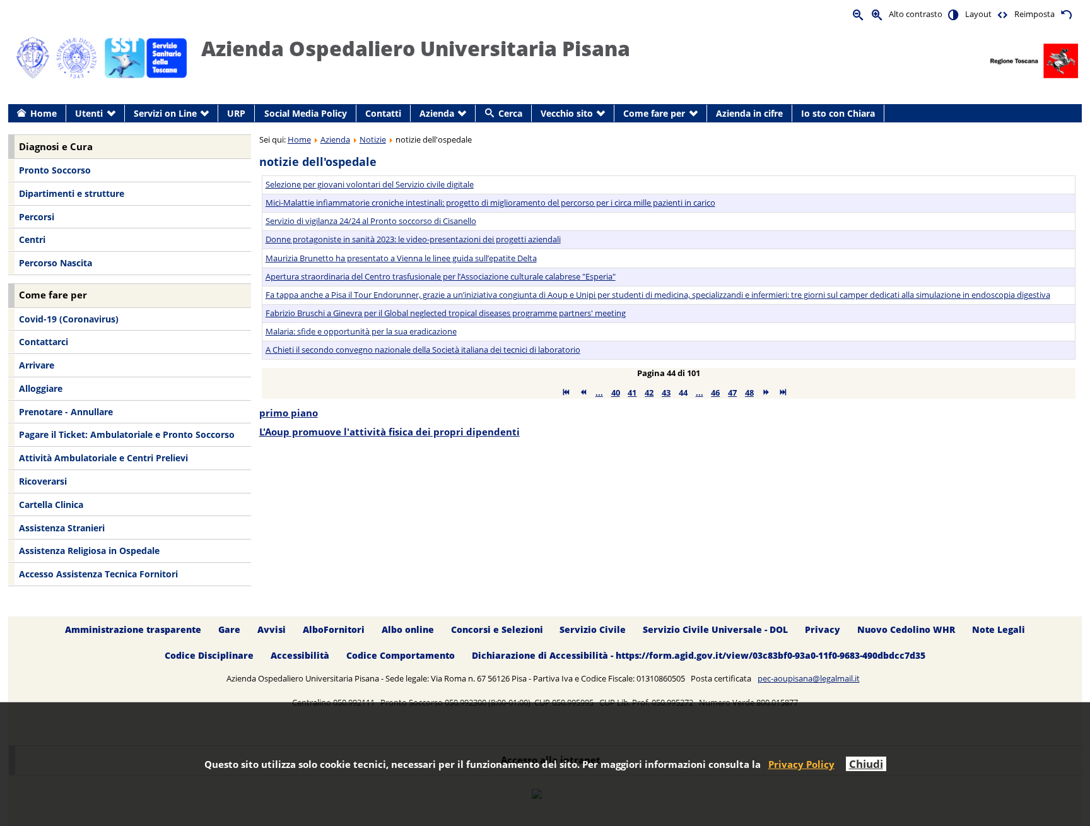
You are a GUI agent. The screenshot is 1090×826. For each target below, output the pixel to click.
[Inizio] (566, 392)
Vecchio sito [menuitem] (567, 113)
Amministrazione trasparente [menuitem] (133, 629)
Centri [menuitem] (32, 239)
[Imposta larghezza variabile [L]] (1002, 14)
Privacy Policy (801, 764)
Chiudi (866, 764)
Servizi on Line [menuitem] (165, 113)
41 (632, 392)
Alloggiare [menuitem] (40, 388)
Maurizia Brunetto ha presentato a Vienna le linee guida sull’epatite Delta (401, 258)
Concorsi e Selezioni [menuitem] (497, 629)
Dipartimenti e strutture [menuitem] (71, 193)
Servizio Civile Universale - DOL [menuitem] (715, 629)
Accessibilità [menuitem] (300, 655)
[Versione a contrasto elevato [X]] (953, 14)
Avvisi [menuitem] (271, 629)
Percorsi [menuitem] (36, 217)
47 (732, 392)
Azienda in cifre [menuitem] (749, 113)
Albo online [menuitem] (408, 629)
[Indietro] (583, 392)
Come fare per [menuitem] (654, 113)
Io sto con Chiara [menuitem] (838, 113)
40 (615, 392)
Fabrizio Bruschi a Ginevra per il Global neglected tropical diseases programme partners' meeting (446, 313)
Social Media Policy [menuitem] (305, 113)
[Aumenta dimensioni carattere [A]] (877, 14)
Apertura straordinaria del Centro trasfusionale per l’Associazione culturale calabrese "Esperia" (441, 276)
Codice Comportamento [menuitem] (400, 655)
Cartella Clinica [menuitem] (51, 504)
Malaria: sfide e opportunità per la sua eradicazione (361, 331)
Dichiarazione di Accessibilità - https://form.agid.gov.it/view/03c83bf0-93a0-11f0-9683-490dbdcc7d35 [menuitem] (698, 655)
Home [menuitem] (43, 113)
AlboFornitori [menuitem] (334, 629)
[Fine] (783, 392)
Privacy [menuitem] (822, 629)
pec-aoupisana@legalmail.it (809, 678)
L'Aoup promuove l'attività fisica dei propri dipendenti (389, 432)
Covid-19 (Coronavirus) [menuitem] (69, 319)
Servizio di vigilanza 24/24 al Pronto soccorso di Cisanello (371, 221)
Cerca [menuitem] (510, 113)
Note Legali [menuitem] (998, 629)
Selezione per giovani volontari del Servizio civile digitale (370, 184)
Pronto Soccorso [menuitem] (55, 170)
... (599, 392)
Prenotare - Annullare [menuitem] (66, 412)
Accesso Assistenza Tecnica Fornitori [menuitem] (98, 574)
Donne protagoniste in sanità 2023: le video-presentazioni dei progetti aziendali (413, 239)
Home (299, 139)
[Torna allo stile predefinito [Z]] (1066, 14)
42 (649, 392)
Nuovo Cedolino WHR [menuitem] (906, 629)
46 (715, 392)
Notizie (373, 139)
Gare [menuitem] (229, 629)
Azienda (335, 139)
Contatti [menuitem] (383, 113)
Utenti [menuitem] (89, 113)
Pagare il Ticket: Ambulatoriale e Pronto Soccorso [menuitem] (127, 434)
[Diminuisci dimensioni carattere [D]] (858, 14)
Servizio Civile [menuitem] (593, 629)
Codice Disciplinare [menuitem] (209, 655)
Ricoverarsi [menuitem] (43, 481)
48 (749, 392)
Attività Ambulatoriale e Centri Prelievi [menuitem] (103, 458)
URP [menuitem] (236, 113)
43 (666, 392)
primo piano (288, 413)
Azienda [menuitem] (436, 113)
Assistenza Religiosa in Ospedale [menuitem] (89, 551)
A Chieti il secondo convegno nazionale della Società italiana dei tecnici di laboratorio (423, 349)
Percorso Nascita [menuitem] (55, 263)
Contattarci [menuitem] (43, 342)
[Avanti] (766, 392)
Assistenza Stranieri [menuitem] (62, 528)
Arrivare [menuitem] (36, 365)
